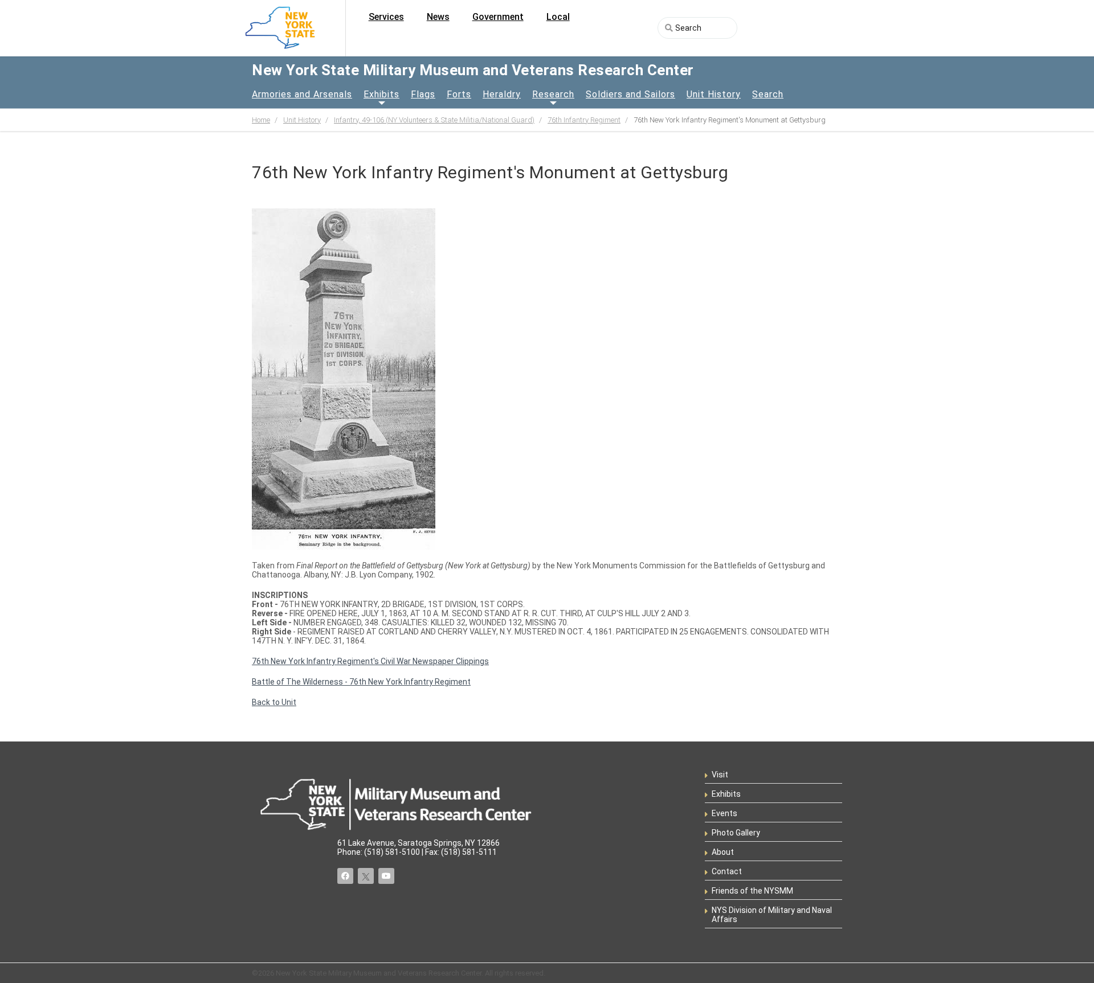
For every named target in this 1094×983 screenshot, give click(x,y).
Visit (720, 774)
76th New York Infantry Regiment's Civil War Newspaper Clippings (370, 661)
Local (558, 16)
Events (724, 813)
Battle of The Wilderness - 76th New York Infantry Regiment (361, 681)
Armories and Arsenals (302, 94)
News (438, 16)
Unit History (714, 94)
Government (498, 16)
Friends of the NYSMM (752, 890)
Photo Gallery (736, 832)
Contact (727, 871)
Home (261, 120)
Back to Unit (274, 702)
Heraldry (502, 94)
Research (553, 94)
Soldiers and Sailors (630, 94)
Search (767, 94)
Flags (423, 94)
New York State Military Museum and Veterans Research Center (473, 70)
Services (386, 16)
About (723, 852)
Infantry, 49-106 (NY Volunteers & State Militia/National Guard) (434, 120)
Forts (459, 94)
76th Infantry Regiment (584, 120)
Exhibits (381, 94)
